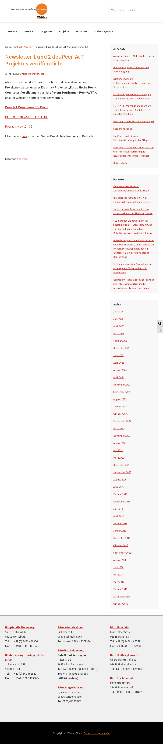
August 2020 (120, 479)
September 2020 (122, 472)
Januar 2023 (119, 406)
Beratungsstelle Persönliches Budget (133, 121)
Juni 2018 (118, 567)
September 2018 (122, 552)
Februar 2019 (120, 523)
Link (24, 136)
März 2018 (118, 581)
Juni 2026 (118, 318)
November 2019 (121, 501)
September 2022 (122, 421)
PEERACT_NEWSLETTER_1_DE (26, 117)
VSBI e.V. (29, 11)
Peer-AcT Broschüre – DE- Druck (26, 107)
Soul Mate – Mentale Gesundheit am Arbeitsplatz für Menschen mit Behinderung (132, 268)
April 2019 (118, 516)
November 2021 (121, 435)
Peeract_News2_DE (18, 126)
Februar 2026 (120, 340)
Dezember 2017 (121, 596)
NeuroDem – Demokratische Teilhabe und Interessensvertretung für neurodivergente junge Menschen (133, 151)
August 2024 (120, 370)
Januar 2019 (119, 530)
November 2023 (121, 384)
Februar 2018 (120, 589)
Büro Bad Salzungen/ (71, 650)
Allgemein (22, 158)
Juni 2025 (118, 355)
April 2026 (118, 326)
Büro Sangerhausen (70, 687)
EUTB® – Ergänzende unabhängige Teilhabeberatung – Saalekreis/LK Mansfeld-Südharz (132, 110)
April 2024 (118, 377)
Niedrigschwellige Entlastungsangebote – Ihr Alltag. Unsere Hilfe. (132, 83)
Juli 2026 (118, 311)
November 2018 (121, 538)
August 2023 (120, 399)
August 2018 (120, 559)
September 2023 (122, 391)
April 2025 (118, 362)
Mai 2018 (118, 574)
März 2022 (118, 428)
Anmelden (104, 733)
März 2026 (118, 333)
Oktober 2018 (120, 545)
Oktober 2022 (120, 413)
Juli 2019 (118, 508)
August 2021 (120, 443)
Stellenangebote (122, 128)
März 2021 (118, 457)
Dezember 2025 (121, 348)
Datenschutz (120, 163)
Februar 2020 (120, 494)
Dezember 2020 (121, 465)
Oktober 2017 (120, 603)
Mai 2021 (118, 450)
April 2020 (118, 486)
